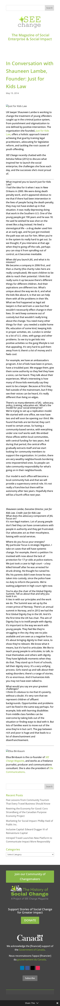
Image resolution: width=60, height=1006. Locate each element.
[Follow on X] (33, 968)
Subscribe (30, 978)
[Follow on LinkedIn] (22, 968)
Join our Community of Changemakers (30, 876)
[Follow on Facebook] (27, 968)
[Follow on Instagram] (38, 968)
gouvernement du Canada (31, 959)
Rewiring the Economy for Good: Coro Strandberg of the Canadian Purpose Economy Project (27, 812)
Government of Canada (32, 949)
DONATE (30, 920)
